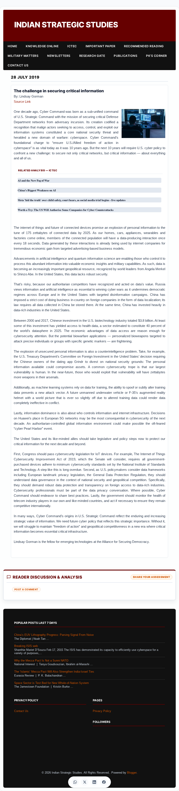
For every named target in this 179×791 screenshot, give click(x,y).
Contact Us (18, 65)
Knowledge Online (42, 46)
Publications (125, 55)
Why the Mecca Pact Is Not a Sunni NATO (41, 660)
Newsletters (59, 55)
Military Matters (23, 55)
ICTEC (72, 46)
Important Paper (100, 46)
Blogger (131, 772)
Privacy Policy (102, 711)
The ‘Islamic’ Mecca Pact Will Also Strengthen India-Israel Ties (54, 671)
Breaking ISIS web (26, 646)
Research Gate (92, 55)
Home (12, 46)
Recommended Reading (144, 46)
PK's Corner (156, 55)
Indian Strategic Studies (66, 24)
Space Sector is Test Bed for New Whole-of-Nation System (51, 683)
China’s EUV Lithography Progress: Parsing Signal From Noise (54, 634)
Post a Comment (26, 589)
